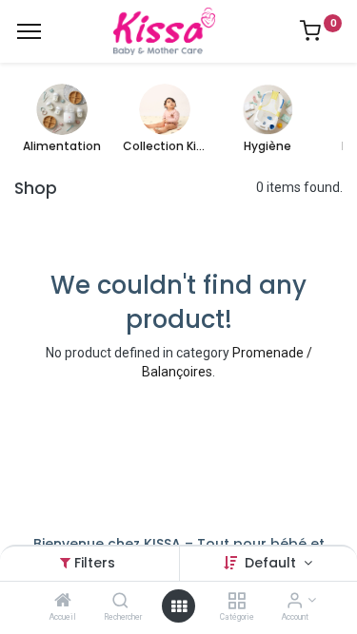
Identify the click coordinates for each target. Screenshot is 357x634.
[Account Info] (295, 601)
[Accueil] (62, 601)
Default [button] (272, 562)
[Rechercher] (120, 601)
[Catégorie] (237, 601)
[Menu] (29, 31)
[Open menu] (179, 606)
